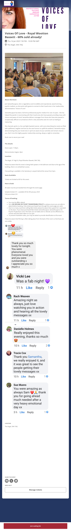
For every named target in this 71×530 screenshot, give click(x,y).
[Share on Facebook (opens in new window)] (7, 481)
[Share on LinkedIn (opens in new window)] (16, 481)
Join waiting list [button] (35, 526)
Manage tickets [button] (35, 490)
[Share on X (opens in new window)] (11, 481)
